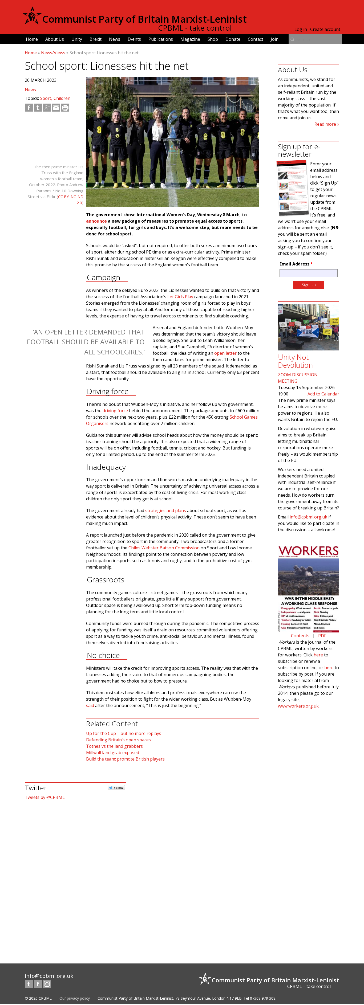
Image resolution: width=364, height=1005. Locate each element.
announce (96, 221)
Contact (255, 39)
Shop (213, 39)
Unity (76, 39)
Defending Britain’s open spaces (118, 740)
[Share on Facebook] (29, 108)
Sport (45, 98)
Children (62, 98)
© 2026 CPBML (38, 998)
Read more (325, 124)
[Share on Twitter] (38, 108)
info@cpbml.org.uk (308, 517)
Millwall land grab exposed (112, 752)
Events (134, 39)
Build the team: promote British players (125, 759)
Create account (325, 29)
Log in (300, 29)
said (90, 705)
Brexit (96, 39)
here (318, 655)
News (114, 39)
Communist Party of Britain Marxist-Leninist (144, 19)
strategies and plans (165, 510)
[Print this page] (65, 108)
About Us (54, 39)
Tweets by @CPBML (45, 797)
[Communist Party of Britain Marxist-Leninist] (32, 22)
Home (32, 39)
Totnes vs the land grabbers (114, 746)
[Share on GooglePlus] (47, 108)
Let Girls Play (180, 297)
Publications (160, 39)
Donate (232, 39)
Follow (118, 788)
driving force (115, 411)
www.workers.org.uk (298, 706)
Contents (300, 636)
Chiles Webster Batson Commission (164, 548)
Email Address (296, 264)
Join (274, 39)
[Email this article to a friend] (56, 108)
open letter (225, 353)
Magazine (190, 39)
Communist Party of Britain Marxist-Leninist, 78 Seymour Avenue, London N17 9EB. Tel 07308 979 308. (187, 998)
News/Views (53, 53)
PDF (322, 636)
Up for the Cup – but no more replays (123, 733)
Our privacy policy (74, 998)
